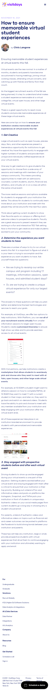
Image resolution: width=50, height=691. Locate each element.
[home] (11, 4)
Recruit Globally (9, 598)
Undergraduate (8, 584)
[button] (45, 4)
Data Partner (7, 616)
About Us (6, 635)
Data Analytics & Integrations (14, 607)
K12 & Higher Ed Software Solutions (16, 603)
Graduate (6, 589)
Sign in (5, 661)
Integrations (7, 621)
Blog (4, 646)
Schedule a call (8, 657)
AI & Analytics (8, 625)
